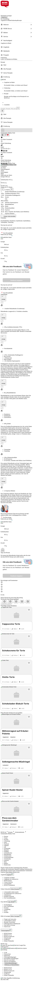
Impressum (7, 955)
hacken (5, 333)
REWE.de (3, 832)
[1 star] (4, 601)
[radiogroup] (16, 601)
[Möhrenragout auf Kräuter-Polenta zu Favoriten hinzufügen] (29, 717)
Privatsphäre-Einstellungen (11, 958)
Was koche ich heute (9, 925)
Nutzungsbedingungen (10, 957)
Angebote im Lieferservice (11, 879)
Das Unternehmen (9, 906)
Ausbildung (7, 909)
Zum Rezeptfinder (8, 233)
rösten (15, 397)
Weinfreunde (7, 938)
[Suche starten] (18, 108)
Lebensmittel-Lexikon (10, 920)
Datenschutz (7, 954)
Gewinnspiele (7, 883)
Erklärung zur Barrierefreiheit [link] (12, 965)
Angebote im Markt (9, 877)
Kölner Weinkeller (9, 941)
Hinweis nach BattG (9, 960)
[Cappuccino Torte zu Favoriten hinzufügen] (29, 610)
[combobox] (8, 109)
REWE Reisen (8, 933)
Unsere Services (8, 882)
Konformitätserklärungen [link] (11, 963)
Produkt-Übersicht (9, 896)
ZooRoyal (6, 939)
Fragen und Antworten (10, 919)
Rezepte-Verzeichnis (9, 922)
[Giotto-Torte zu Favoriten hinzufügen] (29, 663)
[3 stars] (16, 601)
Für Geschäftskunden (9, 898)
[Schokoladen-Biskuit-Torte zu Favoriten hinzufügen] (29, 689)
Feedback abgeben (16, 280)
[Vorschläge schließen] (2, 111)
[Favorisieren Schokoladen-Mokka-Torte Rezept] (6, 135)
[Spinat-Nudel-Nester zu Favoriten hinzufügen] (29, 776)
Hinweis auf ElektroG (10, 961)
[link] (18, 84)
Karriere (6, 908)
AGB (5, 952)
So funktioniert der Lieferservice (12, 893)
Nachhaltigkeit (8, 905)
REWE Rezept (9, 557)
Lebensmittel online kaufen (11, 892)
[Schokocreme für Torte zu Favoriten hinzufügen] (29, 636)
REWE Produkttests (9, 885)
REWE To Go (8, 935)
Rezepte (16, 96)
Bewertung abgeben (6, 604)
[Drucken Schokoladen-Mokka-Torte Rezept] (2, 135)
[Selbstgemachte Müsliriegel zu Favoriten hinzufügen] (29, 748)
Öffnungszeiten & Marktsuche (12, 923)
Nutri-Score (7, 926)
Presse (5, 911)
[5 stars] (28, 601)
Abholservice (7, 895)
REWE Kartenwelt (9, 936)
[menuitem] (16, 25)
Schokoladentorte (20, 832)
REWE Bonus (8, 880)
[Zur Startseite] (6, 10)
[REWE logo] (3, 79)
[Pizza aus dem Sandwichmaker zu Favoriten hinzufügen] (29, 804)
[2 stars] (10, 601)
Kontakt (6, 912)
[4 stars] (22, 601)
